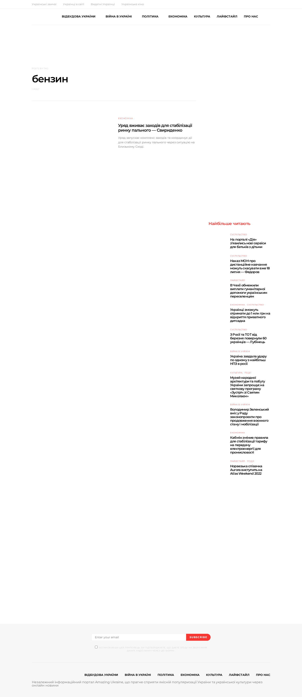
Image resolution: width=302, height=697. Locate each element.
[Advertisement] (151, 40)
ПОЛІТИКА (150, 16)
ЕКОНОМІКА (177, 16)
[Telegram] (269, 4)
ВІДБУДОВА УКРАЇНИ (79, 16)
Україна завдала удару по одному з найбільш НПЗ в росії (248, 360)
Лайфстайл (237, 280)
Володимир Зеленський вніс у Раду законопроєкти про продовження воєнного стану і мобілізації (249, 417)
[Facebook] (254, 4)
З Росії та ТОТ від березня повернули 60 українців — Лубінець (248, 338)
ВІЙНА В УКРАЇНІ (119, 16)
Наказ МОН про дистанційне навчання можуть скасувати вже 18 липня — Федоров (250, 266)
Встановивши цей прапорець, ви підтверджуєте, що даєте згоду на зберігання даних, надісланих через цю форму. (153, 649)
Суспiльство (238, 234)
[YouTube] (264, 4)
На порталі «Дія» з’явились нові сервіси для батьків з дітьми (248, 243)
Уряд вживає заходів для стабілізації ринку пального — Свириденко (155, 128)
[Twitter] (259, 4)
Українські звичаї (44, 4)
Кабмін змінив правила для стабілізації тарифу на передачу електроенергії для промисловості (249, 445)
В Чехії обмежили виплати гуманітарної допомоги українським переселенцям (248, 290)
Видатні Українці (103, 4)
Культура (236, 372)
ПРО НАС (251, 16)
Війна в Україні (240, 351)
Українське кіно (132, 4)
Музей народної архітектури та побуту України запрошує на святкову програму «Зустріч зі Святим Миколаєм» (247, 387)
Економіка (125, 118)
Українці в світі (73, 4)
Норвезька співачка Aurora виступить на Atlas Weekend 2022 (246, 469)
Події (247, 372)
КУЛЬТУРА (202, 16)
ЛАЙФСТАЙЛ (227, 16)
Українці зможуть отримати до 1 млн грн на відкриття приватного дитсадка (250, 315)
